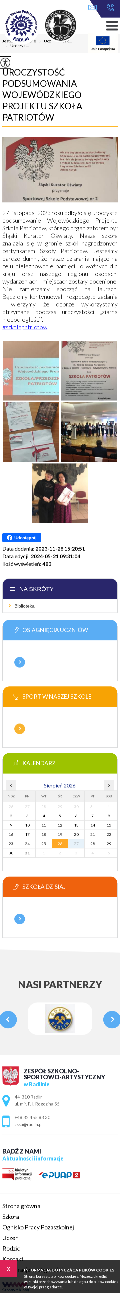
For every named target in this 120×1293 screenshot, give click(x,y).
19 (60, 834)
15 (109, 825)
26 (60, 843)
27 (76, 843)
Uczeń (10, 1237)
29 (109, 843)
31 (27, 852)
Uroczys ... (17, 46)
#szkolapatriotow (24, 327)
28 (92, 843)
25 (43, 843)
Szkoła (10, 1216)
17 (27, 834)
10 (27, 825)
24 (27, 843)
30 (11, 852)
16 (11, 834)
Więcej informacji (19, 662)
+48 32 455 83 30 (109, 8)
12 (60, 825)
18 (43, 834)
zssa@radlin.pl (94, 8)
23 (11, 843)
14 (92, 825)
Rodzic (11, 1248)
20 (76, 834)
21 (92, 834)
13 (76, 825)
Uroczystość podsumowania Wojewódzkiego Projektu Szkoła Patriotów (42, 95)
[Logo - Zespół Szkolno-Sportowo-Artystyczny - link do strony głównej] (49, 26)
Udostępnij (25, 537)
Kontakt (13, 1259)
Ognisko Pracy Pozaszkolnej (38, 1227)
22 (109, 834)
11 (43, 825)
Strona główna (21, 1206)
